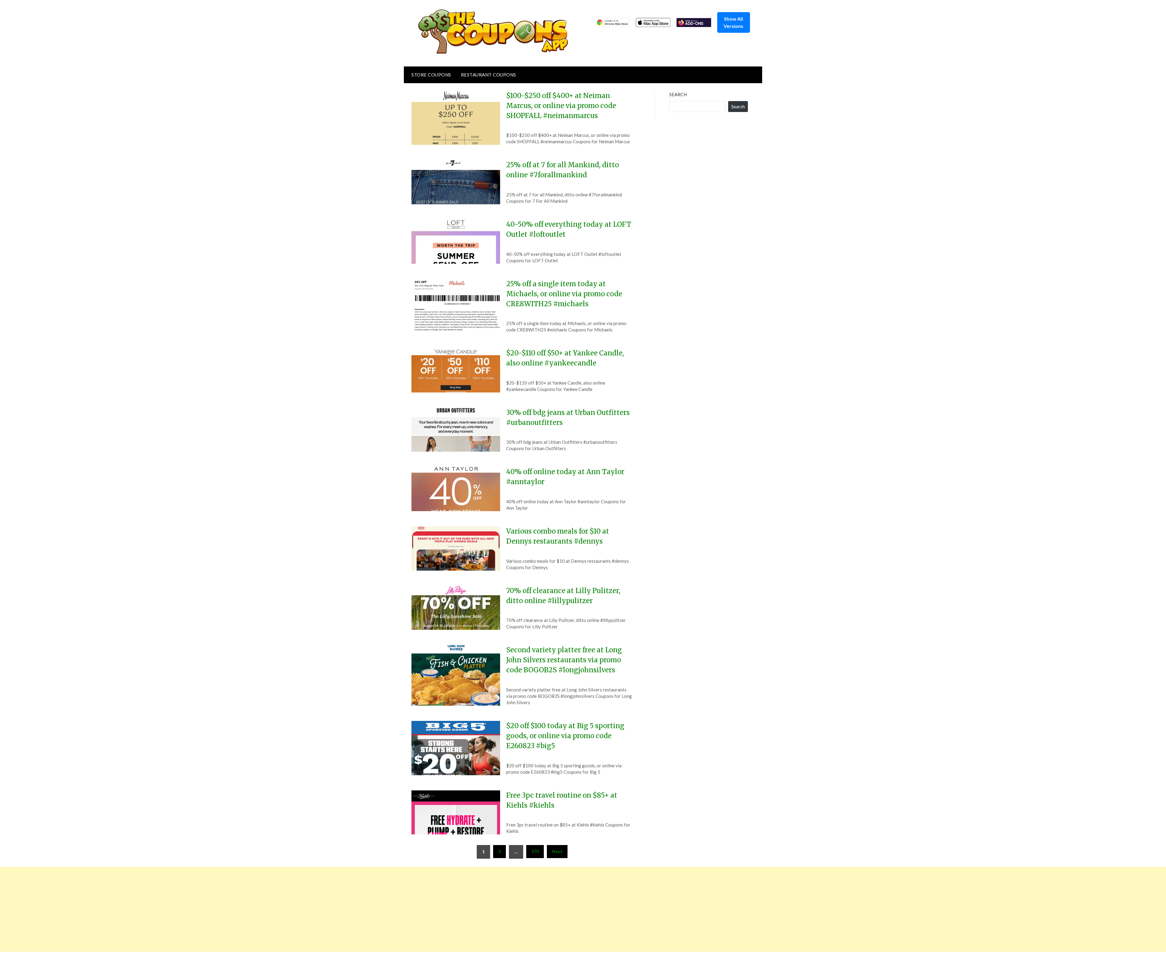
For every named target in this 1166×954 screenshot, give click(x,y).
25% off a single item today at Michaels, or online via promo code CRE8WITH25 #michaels (564, 294)
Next (557, 851)
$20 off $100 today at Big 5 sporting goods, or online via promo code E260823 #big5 (565, 735)
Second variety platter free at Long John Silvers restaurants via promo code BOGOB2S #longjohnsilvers (564, 660)
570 (535, 851)
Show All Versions (733, 22)
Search (678, 94)
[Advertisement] (182, 909)
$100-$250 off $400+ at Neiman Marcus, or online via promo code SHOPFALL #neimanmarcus (561, 105)
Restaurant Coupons (488, 74)
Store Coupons (431, 74)
